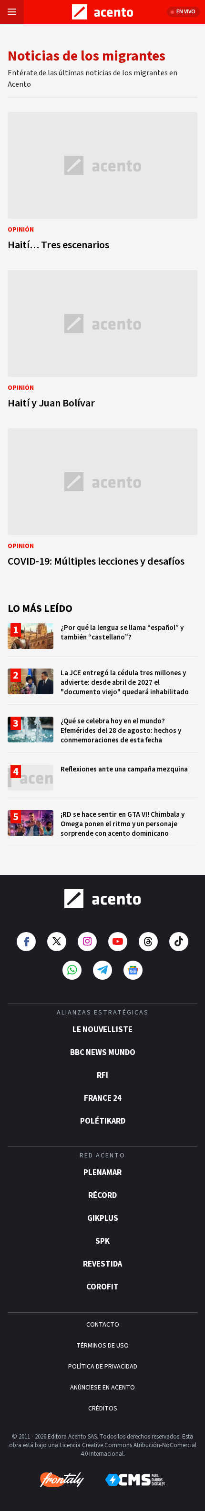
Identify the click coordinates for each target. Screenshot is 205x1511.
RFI (102, 1075)
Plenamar (102, 1172)
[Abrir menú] (12, 12)
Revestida (102, 1264)
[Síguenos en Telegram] (102, 970)
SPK (102, 1241)
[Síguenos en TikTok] (178, 941)
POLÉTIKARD (102, 1121)
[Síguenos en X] (56, 941)
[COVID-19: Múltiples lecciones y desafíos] (102, 500)
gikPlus (102, 1218)
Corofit (102, 1287)
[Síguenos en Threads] (148, 941)
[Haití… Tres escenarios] (102, 184)
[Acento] (102, 898)
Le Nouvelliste (102, 1029)
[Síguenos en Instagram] (87, 941)
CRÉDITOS (102, 1408)
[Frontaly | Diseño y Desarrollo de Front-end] (62, 1480)
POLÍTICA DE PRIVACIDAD (102, 1366)
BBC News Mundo (102, 1052)
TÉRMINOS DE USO (102, 1345)
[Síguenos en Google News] (133, 970)
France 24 (103, 1098)
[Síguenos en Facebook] (26, 941)
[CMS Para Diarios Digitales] (135, 1480)
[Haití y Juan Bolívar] (102, 342)
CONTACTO (102, 1324)
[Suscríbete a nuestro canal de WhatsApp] (72, 970)
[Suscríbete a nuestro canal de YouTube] (117, 941)
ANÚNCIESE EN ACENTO (102, 1387)
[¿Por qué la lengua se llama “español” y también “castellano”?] (102, 639)
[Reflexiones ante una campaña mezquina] (102, 781)
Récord (102, 1195)
